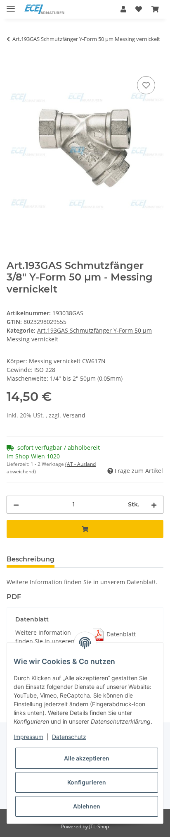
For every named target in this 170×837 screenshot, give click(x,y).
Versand (74, 415)
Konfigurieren (86, 782)
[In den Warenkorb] (13, 65)
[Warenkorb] (155, 9)
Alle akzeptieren (86, 758)
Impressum (28, 736)
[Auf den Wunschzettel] (146, 85)
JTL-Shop (99, 826)
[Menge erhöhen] (154, 504)
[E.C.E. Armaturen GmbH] (44, 9)
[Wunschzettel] (138, 9)
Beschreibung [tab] (30, 559)
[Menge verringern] (16, 504)
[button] (123, 9)
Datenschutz (69, 736)
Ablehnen (86, 806)
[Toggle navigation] (11, 5)
